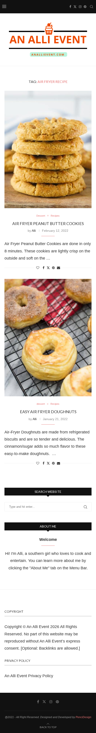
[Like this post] (37, 268)
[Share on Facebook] (43, 268)
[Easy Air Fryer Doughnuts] (48, 337)
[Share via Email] (58, 268)
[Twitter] (75, 6)
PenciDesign (83, 717)
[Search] (91, 6)
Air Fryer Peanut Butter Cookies (48, 223)
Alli (34, 230)
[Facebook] (70, 6)
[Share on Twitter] (48, 268)
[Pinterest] (85, 6)
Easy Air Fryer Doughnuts (48, 411)
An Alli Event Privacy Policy (28, 676)
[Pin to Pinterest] (53, 268)
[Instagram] (80, 6)
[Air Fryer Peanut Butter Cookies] (48, 149)
